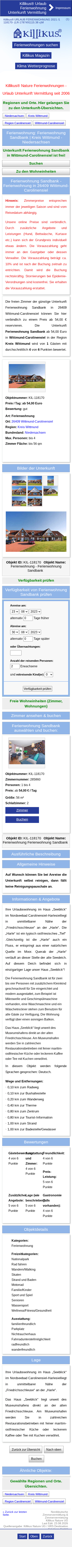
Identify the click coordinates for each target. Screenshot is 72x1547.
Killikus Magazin (36, 55)
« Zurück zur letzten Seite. (15, 1513)
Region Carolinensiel (18, 123)
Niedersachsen (14, 115)
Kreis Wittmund (37, 115)
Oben (34, 1536)
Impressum (62, 8)
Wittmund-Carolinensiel (49, 123)
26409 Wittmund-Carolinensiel (32, 421)
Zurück (47, 1536)
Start (22, 1536)
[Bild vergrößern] (19, 484)
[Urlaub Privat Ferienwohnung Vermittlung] (51, 10)
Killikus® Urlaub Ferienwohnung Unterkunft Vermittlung (27, 8)
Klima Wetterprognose (36, 66)
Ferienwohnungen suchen (36, 45)
